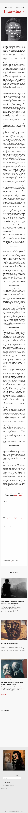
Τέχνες (18, 641)
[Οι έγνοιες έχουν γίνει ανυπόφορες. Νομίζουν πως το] (4, 715)
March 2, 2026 (4, 641)
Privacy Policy (4, 788)
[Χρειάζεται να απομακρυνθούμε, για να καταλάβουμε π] (4, 719)
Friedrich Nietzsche (11, 517)
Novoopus (20, 811)
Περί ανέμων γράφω (12, 641)
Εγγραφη (7, 782)
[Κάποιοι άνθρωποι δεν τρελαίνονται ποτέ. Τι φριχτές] (4, 742)
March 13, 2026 (4, 599)
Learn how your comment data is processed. (13, 561)
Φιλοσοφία (18, 36)
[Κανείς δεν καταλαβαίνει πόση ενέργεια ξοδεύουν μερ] (4, 734)
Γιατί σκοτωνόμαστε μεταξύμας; (9, 643)
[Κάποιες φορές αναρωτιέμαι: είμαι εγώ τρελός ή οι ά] (4, 723)
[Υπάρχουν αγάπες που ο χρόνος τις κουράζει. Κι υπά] (4, 727)
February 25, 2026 (5, 679)
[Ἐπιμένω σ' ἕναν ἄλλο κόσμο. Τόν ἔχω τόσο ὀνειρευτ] (4, 738)
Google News (18, 495)
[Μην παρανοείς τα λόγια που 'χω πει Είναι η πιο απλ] (4, 731)
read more (3, 615)
